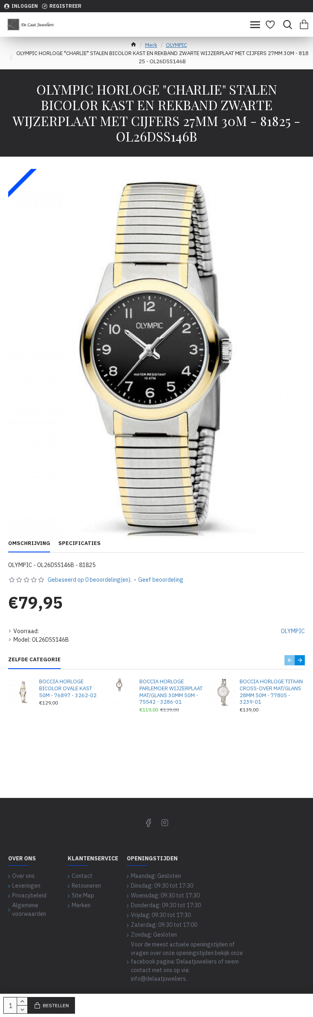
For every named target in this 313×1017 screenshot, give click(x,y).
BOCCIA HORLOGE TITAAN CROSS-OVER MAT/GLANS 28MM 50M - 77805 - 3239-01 (271, 692)
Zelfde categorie (34, 659)
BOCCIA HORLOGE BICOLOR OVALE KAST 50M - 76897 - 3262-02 (68, 688)
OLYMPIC (176, 45)
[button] (289, 660)
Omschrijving (29, 543)
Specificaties (79, 543)
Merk (151, 45)
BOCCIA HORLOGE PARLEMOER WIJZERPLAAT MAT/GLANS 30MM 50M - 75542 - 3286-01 (171, 692)
